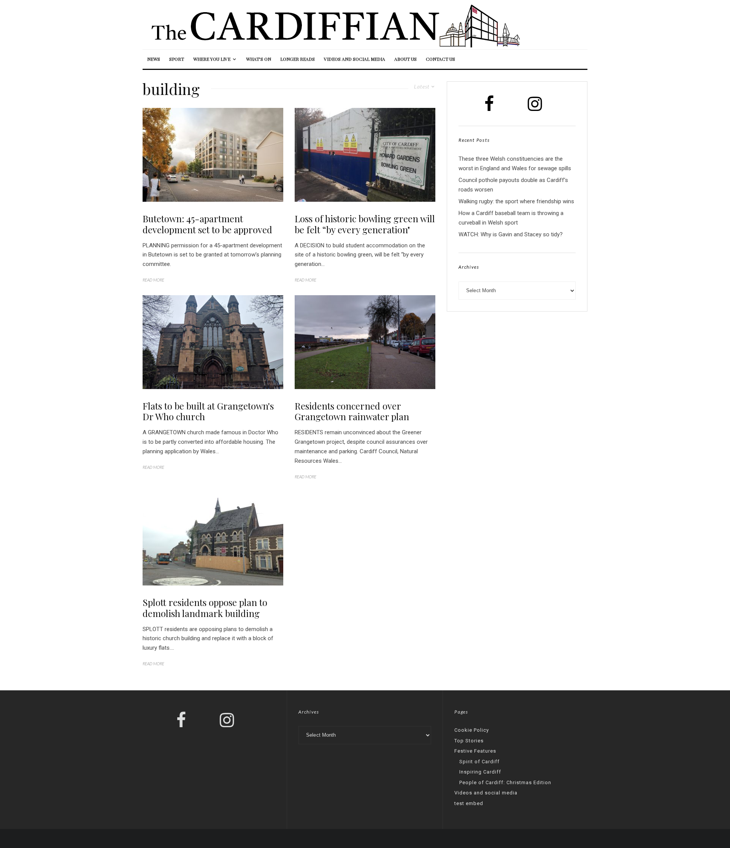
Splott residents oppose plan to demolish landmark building (205, 608)
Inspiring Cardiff (480, 772)
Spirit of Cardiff (479, 761)
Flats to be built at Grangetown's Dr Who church (208, 411)
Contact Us (440, 59)
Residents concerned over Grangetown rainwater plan (352, 411)
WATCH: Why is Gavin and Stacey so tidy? (511, 234)
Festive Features (475, 751)
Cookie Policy (471, 730)
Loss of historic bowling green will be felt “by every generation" (365, 224)
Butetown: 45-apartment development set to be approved (207, 224)
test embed (468, 803)
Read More (153, 279)
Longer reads (297, 59)
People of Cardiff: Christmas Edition (505, 782)
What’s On (258, 59)
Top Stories (469, 741)
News (153, 59)
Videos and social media (354, 59)
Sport (176, 59)
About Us (405, 59)
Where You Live (211, 59)
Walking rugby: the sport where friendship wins (516, 201)
